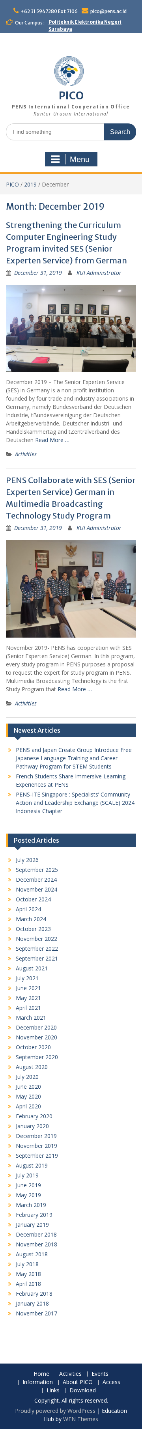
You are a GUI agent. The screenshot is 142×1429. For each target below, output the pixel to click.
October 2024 (33, 899)
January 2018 (32, 1303)
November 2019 (36, 1145)
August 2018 (32, 1254)
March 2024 (31, 919)
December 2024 (36, 879)
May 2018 (28, 1274)
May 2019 (28, 1195)
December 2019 (36, 1136)
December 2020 (36, 1027)
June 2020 (28, 1086)
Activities (26, 454)
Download (82, 1390)
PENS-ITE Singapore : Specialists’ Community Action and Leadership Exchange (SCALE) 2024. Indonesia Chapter (76, 803)
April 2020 (28, 1106)
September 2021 (37, 958)
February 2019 (34, 1214)
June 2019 (28, 1185)
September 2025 (37, 869)
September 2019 (37, 1155)
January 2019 (32, 1224)
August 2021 (32, 968)
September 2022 (37, 948)
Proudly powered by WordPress (55, 1410)
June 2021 (28, 988)
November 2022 (36, 938)
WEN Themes (80, 1419)
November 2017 (36, 1313)
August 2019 (32, 1165)
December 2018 (36, 1234)
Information (37, 1382)
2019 (30, 184)
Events (100, 1374)
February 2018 (34, 1293)
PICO (71, 95)
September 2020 (37, 1057)
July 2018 (27, 1264)
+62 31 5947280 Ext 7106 (49, 11)
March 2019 (31, 1205)
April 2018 (28, 1283)
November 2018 (36, 1244)
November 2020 (36, 1037)
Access (111, 1382)
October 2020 (33, 1047)
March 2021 (31, 1017)
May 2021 (28, 998)
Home (41, 1374)
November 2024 (36, 889)
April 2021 (28, 1007)
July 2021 (27, 978)
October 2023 (33, 929)
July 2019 (27, 1175)
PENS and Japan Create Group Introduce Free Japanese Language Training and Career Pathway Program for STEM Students (74, 758)
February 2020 (34, 1116)
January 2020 (32, 1126)
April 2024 (28, 909)
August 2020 (32, 1067)
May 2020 (28, 1096)
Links (53, 1390)
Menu (80, 159)
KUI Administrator (99, 272)
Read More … (52, 440)
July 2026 (27, 860)
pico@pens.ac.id (108, 11)
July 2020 (27, 1076)
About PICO (78, 1382)
